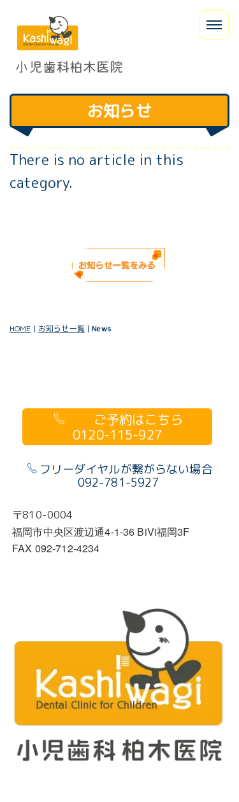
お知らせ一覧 (61, 328)
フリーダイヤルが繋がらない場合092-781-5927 (126, 476)
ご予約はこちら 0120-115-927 (140, 426)
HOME (20, 328)
